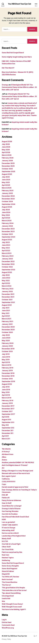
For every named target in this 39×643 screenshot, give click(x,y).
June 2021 (6, 310)
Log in (4, 620)
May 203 (5, 425)
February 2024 (7, 223)
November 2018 (8, 376)
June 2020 (6, 338)
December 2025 (8, 163)
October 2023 (7, 234)
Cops (4, 484)
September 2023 (8, 237)
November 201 (7, 433)
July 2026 (6, 144)
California (6, 479)
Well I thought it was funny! (12, 604)
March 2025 (6, 188)
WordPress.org (8, 628)
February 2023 (7, 256)
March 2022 (6, 286)
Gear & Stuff (6, 503)
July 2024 (6, 210)
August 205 (6, 420)
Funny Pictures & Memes (11, 500)
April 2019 (6, 362)
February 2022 (7, 289)
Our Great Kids (7, 549)
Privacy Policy (6, 639)
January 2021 (7, 324)
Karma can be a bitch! (10, 533)
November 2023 (8, 231)
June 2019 (6, 357)
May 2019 (6, 360)
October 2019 (7, 351)
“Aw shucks (6, 449)
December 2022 (8, 261)
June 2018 (6, 390)
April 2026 (6, 152)
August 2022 (7, 272)
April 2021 (6, 316)
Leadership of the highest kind (13, 536)
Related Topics (8, 558)
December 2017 (8, 406)
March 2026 (6, 155)
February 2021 (7, 321)
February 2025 (7, 190)
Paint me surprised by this (12, 552)
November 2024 (8, 199)
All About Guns (7, 454)
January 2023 (7, 259)
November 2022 (8, 264)
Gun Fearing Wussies (10, 511)
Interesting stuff (8, 530)
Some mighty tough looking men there (17, 57)
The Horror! (6, 585)
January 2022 (7, 291)
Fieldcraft (5, 498)
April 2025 (6, 185)
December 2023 (8, 229)
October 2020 (7, 332)
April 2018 (6, 395)
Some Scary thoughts (10, 566)
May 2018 (6, 392)
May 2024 (6, 215)
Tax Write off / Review (10, 577)
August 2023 (7, 240)
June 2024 (6, 212)
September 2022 (8, 270)
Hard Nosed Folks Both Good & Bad (15, 517)
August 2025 (7, 174)
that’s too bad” (7, 579)
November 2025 (8, 166)
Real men (5, 555)
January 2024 (7, 226)
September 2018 (8, 381)
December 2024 (8, 196)
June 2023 (6, 245)
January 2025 (7, 193)
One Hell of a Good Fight (11, 544)
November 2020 (8, 330)
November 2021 (8, 297)
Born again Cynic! (9, 476)
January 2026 (7, 160)
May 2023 (6, 248)
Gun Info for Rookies (10, 514)
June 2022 (6, 278)
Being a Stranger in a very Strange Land (17, 471)
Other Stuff (6, 547)
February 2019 (7, 368)
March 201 (6, 439)
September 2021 (8, 302)
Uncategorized (8, 596)
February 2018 (7, 400)
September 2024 (8, 204)
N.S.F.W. (5, 541)
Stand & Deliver (8, 571)
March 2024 (6, 220)
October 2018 (7, 379)
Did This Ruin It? (8, 68)
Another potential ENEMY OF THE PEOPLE (18, 462)
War (3, 601)
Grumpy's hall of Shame (11, 508)
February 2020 (8, 343)
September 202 (8, 428)
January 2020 (7, 346)
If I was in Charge (8, 528)
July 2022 (6, 275)
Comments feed (8, 625)
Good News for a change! (11, 506)
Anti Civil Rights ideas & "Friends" (15, 465)
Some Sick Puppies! (9, 568)
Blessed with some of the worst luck (16, 473)
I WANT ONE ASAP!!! (10, 525)
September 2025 (8, 171)
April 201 (5, 436)
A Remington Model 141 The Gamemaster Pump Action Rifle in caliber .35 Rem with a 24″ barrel (19, 87)
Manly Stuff (6, 538)
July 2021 (5, 308)
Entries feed (6, 622)
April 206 (5, 417)
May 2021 (5, 313)
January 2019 (7, 370)
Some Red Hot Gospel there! (13, 53)
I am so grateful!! (8, 522)
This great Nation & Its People (13, 588)
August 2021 (7, 305)
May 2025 (6, 182)
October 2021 (7, 300)
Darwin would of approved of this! (15, 487)
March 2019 (6, 365)
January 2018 (7, 403)
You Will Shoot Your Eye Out (19, 4)
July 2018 (6, 387)
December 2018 (8, 373)
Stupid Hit (6, 574)
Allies (4, 457)
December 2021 (8, 294)
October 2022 (7, 267)
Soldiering (6, 560)
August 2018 (7, 384)
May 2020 (6, 340)
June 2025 (6, 180)
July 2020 (6, 335)
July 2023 (6, 242)
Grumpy (5, 85)
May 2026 (6, 150)
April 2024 (6, 218)
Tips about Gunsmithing (11, 593)
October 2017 (7, 411)
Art (3, 468)
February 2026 (7, 158)
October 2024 (7, 201)
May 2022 (6, 280)
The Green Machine (9, 582)
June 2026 (6, 147)
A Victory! (6, 452)
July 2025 (6, 177)
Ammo (4, 460)
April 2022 (6, 283)
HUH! (4, 519)
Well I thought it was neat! (12, 607)
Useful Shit (6, 598)
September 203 (8, 422)
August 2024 (7, 207)
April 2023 (6, 250)
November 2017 (8, 409)
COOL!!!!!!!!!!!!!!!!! (8, 481)
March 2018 (6, 398)
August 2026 (7, 141)
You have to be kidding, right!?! (14, 609)
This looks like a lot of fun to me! (14, 590)
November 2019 (8, 349)
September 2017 (8, 414)
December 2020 (8, 327)
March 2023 (6, 253)
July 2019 (6, 354)
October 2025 (7, 169)
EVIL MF (5, 495)
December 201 (7, 430)
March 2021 (6, 319)
